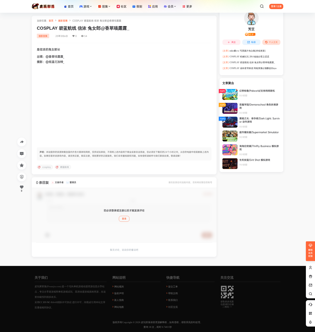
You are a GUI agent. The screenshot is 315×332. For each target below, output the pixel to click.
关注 (233, 42)
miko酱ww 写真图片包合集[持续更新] (244, 51)
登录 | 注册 (276, 6)
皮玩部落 (145, 322)
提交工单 (173, 286)
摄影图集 (63, 20)
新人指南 (119, 300)
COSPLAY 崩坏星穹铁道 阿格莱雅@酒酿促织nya (249, 68)
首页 (51, 20)
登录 (124, 219)
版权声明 (119, 293)
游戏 (86, 6)
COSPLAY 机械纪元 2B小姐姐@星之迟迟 (246, 57)
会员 (171, 6)
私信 (253, 42)
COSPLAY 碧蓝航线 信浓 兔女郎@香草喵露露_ (249, 62)
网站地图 (119, 307)
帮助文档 (173, 293)
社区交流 (173, 307)
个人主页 (273, 42)
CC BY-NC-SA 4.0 (48, 302)
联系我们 (173, 300)
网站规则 (119, 286)
